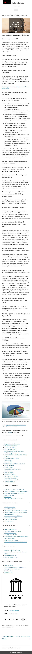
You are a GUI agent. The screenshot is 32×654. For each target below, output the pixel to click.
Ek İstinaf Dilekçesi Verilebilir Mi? (12, 469)
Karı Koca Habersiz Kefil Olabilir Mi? (13, 516)
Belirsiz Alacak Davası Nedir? (11, 458)
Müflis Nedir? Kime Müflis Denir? (12, 531)
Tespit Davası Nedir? (9, 481)
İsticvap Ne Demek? (9, 465)
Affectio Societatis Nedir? (10, 517)
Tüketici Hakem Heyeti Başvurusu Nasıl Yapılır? (16, 491)
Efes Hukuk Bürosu (16, 3)
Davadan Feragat (8, 467)
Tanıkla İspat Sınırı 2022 (10, 478)
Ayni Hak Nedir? (8, 572)
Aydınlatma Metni (5, 647)
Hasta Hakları (7, 497)
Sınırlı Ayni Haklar (8, 565)
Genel (6, 625)
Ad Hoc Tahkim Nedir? (9, 508)
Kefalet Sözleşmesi (9, 514)
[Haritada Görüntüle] (21, 619)
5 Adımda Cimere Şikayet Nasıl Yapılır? (14, 489)
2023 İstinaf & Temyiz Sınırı (11, 476)
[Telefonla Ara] (24, 619)
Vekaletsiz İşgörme (9, 521)
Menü (16, 9)
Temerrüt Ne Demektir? (10, 529)
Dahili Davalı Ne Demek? (10, 449)
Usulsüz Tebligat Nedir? (10, 453)
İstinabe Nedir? (8, 471)
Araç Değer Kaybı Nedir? (10, 535)
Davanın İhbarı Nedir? (9, 474)
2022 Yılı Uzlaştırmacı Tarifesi (11, 480)
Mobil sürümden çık (16, 652)
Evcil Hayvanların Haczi (10, 533)
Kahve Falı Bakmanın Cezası (11, 557)
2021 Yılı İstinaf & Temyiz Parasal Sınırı (14, 451)
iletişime (10, 432)
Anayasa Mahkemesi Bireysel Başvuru (13, 493)
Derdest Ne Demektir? (9, 447)
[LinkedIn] (9, 619)
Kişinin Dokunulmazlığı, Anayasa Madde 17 (15, 567)
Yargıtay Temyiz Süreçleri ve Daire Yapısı (14, 463)
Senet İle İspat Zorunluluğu (11, 540)
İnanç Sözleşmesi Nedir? (10, 519)
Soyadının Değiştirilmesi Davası (12, 550)
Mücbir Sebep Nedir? (9, 507)
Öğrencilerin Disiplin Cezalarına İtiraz (13, 498)
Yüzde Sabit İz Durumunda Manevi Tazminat (15, 542)
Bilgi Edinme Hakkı (9, 495)
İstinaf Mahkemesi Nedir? (10, 445)
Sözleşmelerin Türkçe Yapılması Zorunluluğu (15, 510)
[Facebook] (5, 619)
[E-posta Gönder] (17, 619)
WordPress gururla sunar (15, 647)
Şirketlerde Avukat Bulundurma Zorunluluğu (15, 512)
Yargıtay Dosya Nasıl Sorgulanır (12, 444)
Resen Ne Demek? (8, 472)
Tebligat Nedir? (8, 460)
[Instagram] (13, 619)
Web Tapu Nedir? (8, 571)
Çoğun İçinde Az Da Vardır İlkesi (12, 569)
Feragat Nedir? (8, 462)
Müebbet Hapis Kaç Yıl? (10, 555)
